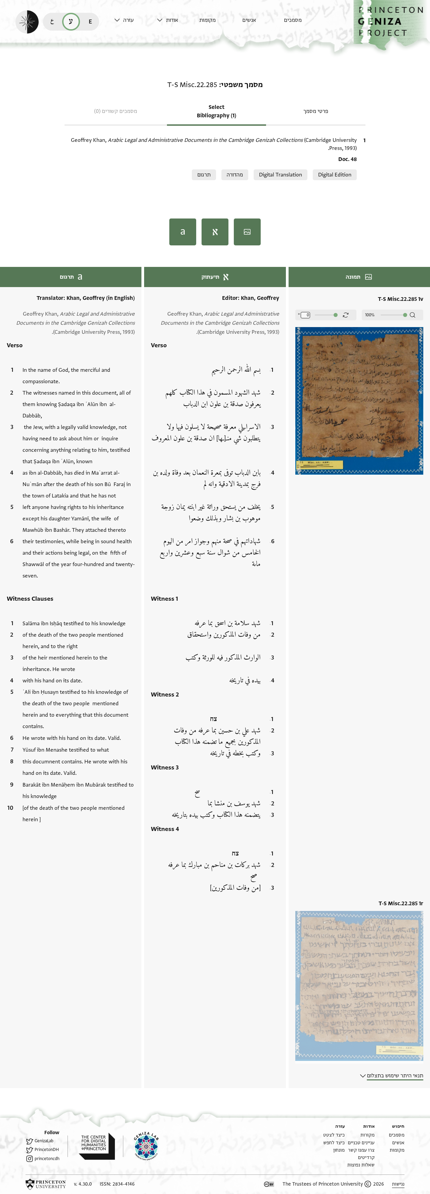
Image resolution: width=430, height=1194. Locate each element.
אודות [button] (172, 20)
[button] (391, 25)
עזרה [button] (128, 20)
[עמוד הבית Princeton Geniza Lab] (141, 1146)
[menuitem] (303, 23)
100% (370, 315)
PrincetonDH (47, 1149)
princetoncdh (47, 1158)
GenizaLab (44, 1141)
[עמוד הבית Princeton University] (46, 1184)
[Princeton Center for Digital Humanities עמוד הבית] (91, 1146)
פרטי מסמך (315, 111)
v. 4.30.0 (83, 1184)
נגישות (398, 1184)
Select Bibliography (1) (216, 111)
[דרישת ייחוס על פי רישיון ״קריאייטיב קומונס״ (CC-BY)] (269, 1184)
